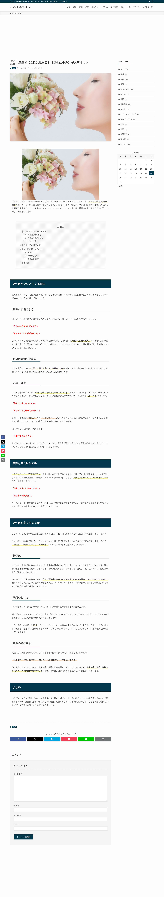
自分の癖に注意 (33, 259)
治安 (124, 69)
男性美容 (125, 104)
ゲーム (124, 94)
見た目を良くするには (33, 249)
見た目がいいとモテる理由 (34, 231)
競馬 (124, 129)
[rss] (149, 1)
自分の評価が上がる (35, 238)
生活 (124, 99)
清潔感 (30, 252)
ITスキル (125, 109)
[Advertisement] (82, 33)
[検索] (152, 1)
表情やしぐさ (33, 256)
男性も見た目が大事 (32, 245)
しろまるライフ (20, 7)
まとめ (26, 263)
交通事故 (125, 134)
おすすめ (125, 144)
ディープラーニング (130, 114)
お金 (124, 124)
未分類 (124, 139)
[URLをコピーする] (103, 739)
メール (17, 815)
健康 (124, 79)
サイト (16, 824)
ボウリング (127, 89)
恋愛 (14, 68)
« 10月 (120, 186)
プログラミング (128, 119)
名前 (16, 806)
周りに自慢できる (34, 235)
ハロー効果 (32, 241)
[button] (18, 739)
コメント (18, 774)
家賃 (124, 74)
